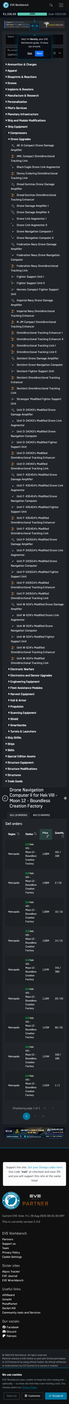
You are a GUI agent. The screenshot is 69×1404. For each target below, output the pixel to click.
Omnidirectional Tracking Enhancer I (39, 332)
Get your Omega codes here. (45, 1167)
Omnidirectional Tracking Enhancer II (39, 339)
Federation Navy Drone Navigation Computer (35, 257)
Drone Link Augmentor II (31, 225)
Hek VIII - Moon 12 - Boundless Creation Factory (31, 854)
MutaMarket (9, 1303)
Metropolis (14, 854)
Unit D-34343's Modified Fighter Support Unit (34, 444)
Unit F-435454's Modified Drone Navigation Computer (34, 498)
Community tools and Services (21, 1312)
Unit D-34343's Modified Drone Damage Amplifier (33, 412)
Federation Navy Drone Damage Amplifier (33, 246)
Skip (29, 53)
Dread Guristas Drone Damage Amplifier (32, 186)
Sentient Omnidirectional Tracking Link (35, 390)
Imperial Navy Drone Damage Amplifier (32, 302)
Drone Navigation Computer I (34, 231)
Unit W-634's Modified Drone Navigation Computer (32, 628)
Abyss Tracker (11, 1271)
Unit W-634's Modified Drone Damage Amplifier (37, 606)
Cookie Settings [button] (12, 1256)
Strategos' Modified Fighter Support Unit (36, 401)
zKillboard (8, 1295)
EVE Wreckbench (13, 1280)
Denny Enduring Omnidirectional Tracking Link (34, 175)
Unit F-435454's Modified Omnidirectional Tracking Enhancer (33, 520)
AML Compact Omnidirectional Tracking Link (33, 158)
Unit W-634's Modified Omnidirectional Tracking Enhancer (33, 650)
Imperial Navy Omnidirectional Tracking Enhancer (33, 313)
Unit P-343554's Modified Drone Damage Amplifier (34, 542)
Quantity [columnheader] (59, 833)
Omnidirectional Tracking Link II (36, 352)
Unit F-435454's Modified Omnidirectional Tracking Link (30, 531)
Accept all (57, 1396)
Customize (34, 1396)
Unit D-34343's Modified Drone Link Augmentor (36, 423)
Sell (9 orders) (18, 815)
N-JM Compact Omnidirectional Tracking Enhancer (33, 324)
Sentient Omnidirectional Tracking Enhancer (35, 380)
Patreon (11, 1336)
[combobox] (14, 53)
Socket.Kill (9, 1308)
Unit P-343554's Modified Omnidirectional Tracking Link (30, 596)
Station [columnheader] (29, 834)
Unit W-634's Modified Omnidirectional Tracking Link (29, 660)
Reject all (12, 1396)
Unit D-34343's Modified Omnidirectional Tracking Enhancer (33, 455)
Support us (9, 1243)
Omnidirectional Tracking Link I (36, 345)
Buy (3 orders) (41, 815)
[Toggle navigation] (61, 5)
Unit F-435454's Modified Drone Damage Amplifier (34, 477)
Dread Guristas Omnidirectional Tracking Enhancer (33, 197)
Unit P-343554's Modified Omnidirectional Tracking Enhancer (33, 585)
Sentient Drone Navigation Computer (39, 364)
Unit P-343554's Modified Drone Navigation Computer (34, 563)
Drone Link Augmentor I (31, 218)
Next (39, 53)
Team (5, 1248)
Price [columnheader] (45, 833)
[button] (16, 5)
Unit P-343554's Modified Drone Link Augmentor (37, 552)
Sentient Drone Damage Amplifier (37, 358)
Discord (11, 1331)
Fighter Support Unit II (30, 283)
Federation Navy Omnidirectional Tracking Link (34, 268)
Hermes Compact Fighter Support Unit (35, 292)
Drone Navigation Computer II (35, 237)
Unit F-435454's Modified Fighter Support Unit (35, 509)
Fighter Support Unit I (30, 276)
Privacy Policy (29, 1387)
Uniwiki (7, 1299)
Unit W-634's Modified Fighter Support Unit (32, 639)
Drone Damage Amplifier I (32, 205)
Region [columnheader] (11, 834)
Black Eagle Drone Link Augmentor (38, 167)
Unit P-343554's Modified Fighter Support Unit (35, 574)
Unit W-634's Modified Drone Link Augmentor (35, 617)
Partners (7, 1239)
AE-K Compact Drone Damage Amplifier (32, 147)
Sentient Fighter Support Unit (35, 371)
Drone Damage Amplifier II (32, 212)
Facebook (12, 1327)
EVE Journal (9, 1276)
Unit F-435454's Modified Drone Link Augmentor (37, 488)
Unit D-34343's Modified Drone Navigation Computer (33, 434)
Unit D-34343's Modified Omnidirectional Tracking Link (29, 466)
